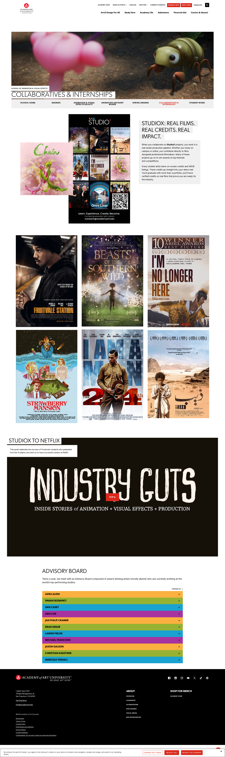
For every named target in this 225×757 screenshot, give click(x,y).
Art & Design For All (110, 13)
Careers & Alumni (199, 13)
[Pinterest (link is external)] (207, 678)
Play (111, 497)
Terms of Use (20, 721)
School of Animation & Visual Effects (29, 88)
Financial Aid (180, 13)
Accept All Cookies (191, 752)
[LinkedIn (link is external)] (176, 678)
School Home (27, 103)
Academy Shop (104, 5)
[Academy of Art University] (27, 8)
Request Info (173, 5)
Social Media (131, 713)
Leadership (131, 700)
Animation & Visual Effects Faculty (84, 103)
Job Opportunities (133, 717)
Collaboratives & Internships (169, 103)
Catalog (132, 5)
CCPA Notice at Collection (25, 727)
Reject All (172, 752)
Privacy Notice (21, 730)
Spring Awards (141, 103)
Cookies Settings (22, 732)
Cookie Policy (20, 724)
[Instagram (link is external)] (182, 678)
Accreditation (132, 704)
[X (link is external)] (195, 678)
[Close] (221, 751)
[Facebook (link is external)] (169, 678)
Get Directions (21, 700)
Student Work (197, 103)
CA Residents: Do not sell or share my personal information (36, 735)
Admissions (163, 13)
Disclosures (20, 718)
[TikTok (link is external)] (201, 678)
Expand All (176, 589)
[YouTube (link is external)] (188, 678)
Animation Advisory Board (112, 103)
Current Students (157, 5)
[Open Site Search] (207, 5)
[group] (46, 281)
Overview (130, 696)
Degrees (56, 103)
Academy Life (146, 13)
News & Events (119, 5)
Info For (142, 5)
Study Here (130, 13)
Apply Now (186, 5)
